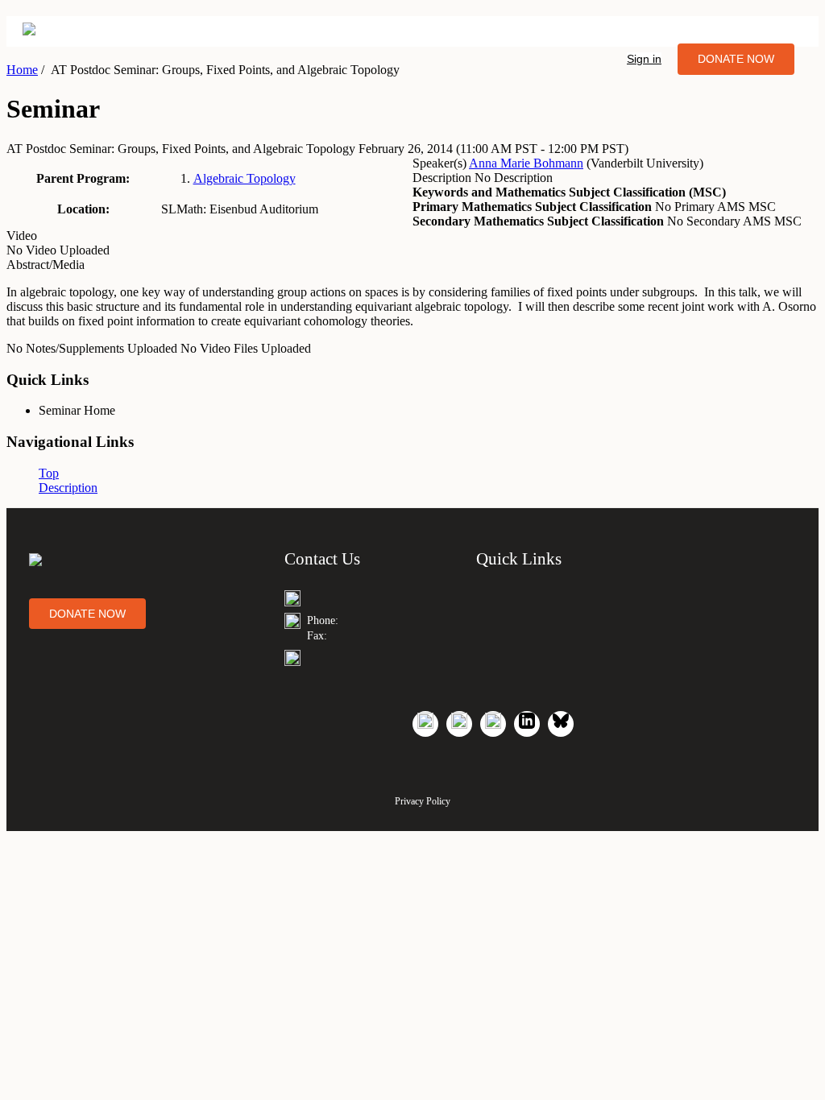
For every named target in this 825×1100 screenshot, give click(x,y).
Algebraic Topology (244, 178)
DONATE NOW (736, 58)
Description (68, 487)
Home (22, 70)
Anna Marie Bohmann (526, 163)
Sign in (644, 58)
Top (49, 473)
